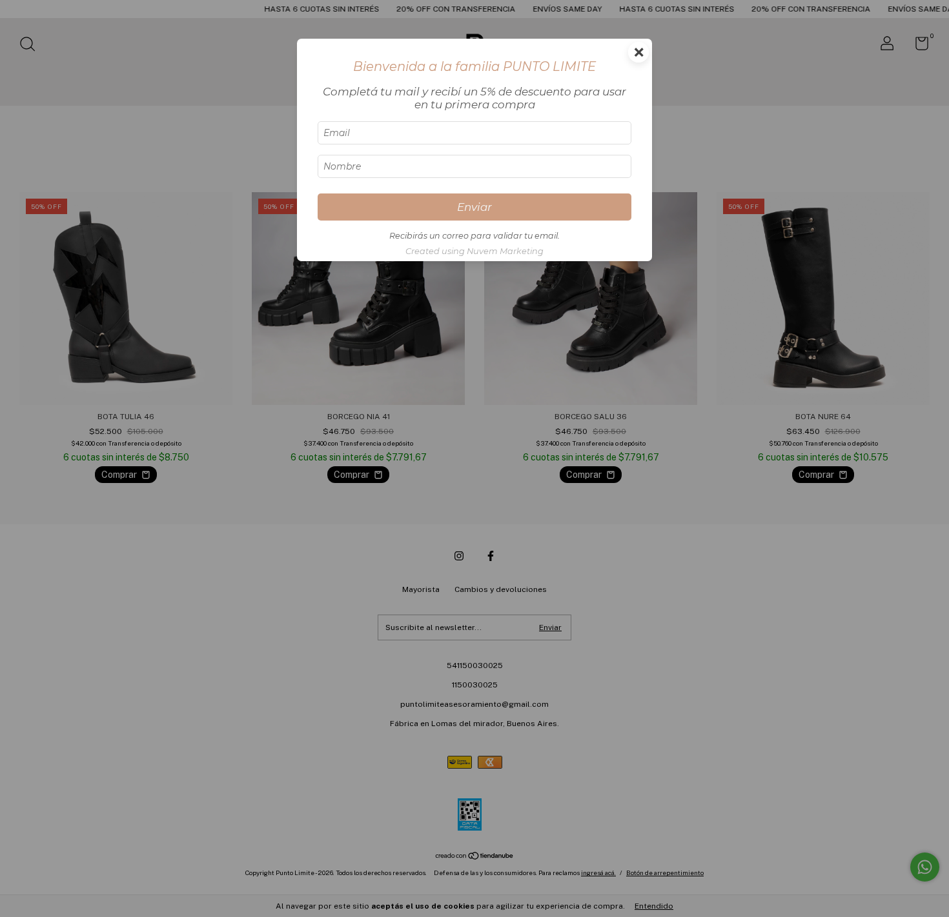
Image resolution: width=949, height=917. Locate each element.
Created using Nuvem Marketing (474, 251)
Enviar (474, 207)
